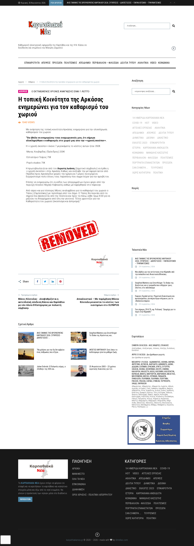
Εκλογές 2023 (139, 142)
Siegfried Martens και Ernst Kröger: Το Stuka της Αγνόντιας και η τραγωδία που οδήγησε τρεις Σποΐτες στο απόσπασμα (154, 285)
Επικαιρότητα (157, 142)
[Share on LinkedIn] (53, 281)
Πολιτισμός (166, 157)
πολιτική (158, 172)
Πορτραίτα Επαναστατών (146, 162)
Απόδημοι (138, 132)
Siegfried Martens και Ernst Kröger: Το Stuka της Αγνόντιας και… (103, 334)
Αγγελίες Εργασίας (142, 127)
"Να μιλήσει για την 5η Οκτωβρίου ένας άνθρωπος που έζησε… (50, 351)
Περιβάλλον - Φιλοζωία (145, 157)
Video (155, 122)
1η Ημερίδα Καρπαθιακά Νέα (148, 117)
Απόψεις (31, 82)
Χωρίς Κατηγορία (141, 172)
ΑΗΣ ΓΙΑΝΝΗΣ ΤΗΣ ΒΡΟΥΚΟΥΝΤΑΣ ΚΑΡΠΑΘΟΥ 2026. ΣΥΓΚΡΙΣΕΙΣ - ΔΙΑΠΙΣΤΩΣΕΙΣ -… (50, 335)
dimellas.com (121, 540)
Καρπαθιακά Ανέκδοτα (155, 147)
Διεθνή (150, 137)
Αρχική (21, 82)
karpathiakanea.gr (74, 540)
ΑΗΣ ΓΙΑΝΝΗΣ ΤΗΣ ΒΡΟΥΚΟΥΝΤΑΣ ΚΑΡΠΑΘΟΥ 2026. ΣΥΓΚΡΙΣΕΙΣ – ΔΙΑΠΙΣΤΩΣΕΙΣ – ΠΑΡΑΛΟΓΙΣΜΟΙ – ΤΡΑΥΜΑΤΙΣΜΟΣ (155, 261)
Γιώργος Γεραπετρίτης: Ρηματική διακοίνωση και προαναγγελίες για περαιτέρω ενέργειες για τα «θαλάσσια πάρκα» (155, 298)
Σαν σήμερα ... (140, 167)
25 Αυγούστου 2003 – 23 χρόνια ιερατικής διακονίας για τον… (102, 367)
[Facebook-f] (174, 48)
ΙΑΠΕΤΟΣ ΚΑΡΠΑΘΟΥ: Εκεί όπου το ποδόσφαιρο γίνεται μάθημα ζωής (103, 351)
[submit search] (173, 25)
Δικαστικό (162, 137)
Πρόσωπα (167, 162)
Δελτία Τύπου (166, 132)
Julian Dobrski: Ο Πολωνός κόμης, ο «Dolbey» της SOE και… (51, 367)
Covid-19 (137, 122)
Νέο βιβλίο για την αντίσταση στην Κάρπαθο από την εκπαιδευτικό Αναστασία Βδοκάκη (154, 273)
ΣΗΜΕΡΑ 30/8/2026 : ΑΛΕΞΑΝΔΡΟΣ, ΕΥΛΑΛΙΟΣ (150, 345)
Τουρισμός (157, 167)
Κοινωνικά (138, 152)
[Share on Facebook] (37, 281)
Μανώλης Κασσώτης (157, 152)
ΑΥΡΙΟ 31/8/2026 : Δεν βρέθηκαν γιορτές (148, 354)
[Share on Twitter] (45, 281)
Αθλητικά (160, 127)
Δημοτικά (138, 137)
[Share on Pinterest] (60, 281)
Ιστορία (136, 147)
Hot (147, 122)
